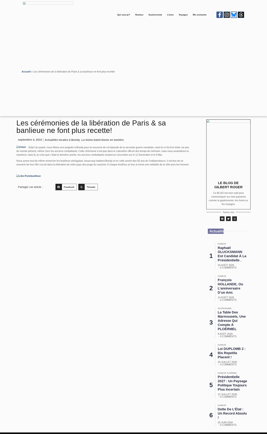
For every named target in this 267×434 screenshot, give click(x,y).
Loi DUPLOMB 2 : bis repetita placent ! (232, 353)
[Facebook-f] (219, 15)
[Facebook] (222, 218)
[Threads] (241, 15)
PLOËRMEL (232, 373)
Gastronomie (155, 14)
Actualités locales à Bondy (62, 139)
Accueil (26, 71)
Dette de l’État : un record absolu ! (232, 413)
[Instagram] (227, 15)
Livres (170, 14)
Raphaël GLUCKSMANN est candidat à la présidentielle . (232, 254)
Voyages (183, 14)
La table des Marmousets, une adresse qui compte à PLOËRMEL (232, 320)
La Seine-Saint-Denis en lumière (102, 139)
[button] (66, 187)
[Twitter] (228, 218)
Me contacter (200, 14)
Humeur (139, 14)
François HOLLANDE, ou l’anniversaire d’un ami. (230, 286)
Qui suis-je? (123, 14)
